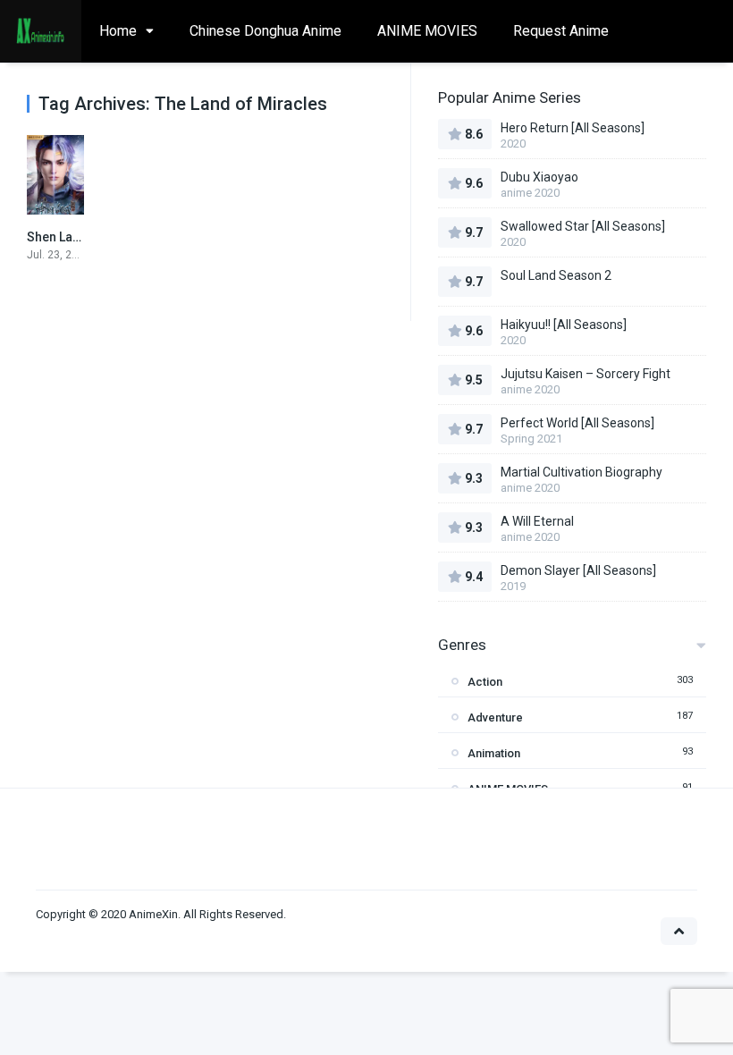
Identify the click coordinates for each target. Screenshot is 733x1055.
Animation (494, 753)
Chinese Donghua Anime (265, 30)
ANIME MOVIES (427, 30)
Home (118, 30)
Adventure (495, 717)
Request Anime (561, 30)
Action (485, 681)
